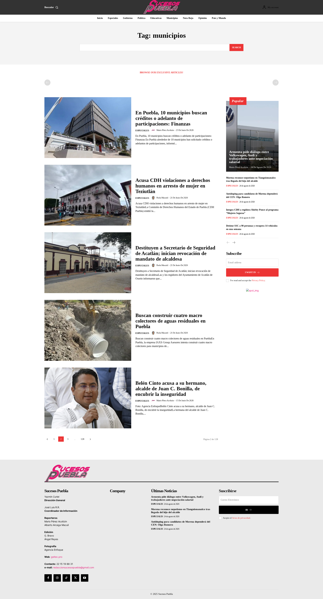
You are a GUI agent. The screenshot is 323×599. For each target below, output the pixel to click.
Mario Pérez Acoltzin (165, 130)
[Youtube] (84, 578)
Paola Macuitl (162, 197)
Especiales (142, 130)
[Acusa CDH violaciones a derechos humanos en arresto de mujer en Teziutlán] (87, 195)
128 (82, 439)
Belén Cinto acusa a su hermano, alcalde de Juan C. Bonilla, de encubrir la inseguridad (170, 388)
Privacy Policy (258, 280)
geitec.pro (56, 556)
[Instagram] (57, 578)
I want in (250, 272)
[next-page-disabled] (276, 83)
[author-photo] (154, 130)
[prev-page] (47, 83)
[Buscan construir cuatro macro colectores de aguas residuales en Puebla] (87, 330)
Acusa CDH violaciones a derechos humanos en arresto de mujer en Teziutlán (172, 185)
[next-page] (90, 439)
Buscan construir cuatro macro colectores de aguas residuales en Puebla (170, 320)
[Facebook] (48, 578)
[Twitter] (75, 578)
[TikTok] (66, 578)
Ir (246, 510)
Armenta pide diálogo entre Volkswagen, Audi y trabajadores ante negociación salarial (251, 157)
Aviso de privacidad (241, 518)
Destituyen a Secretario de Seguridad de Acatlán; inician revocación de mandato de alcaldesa (175, 253)
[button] (52, 7)
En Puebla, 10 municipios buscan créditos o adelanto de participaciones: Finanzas (171, 118)
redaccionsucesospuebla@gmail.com (73, 567)
